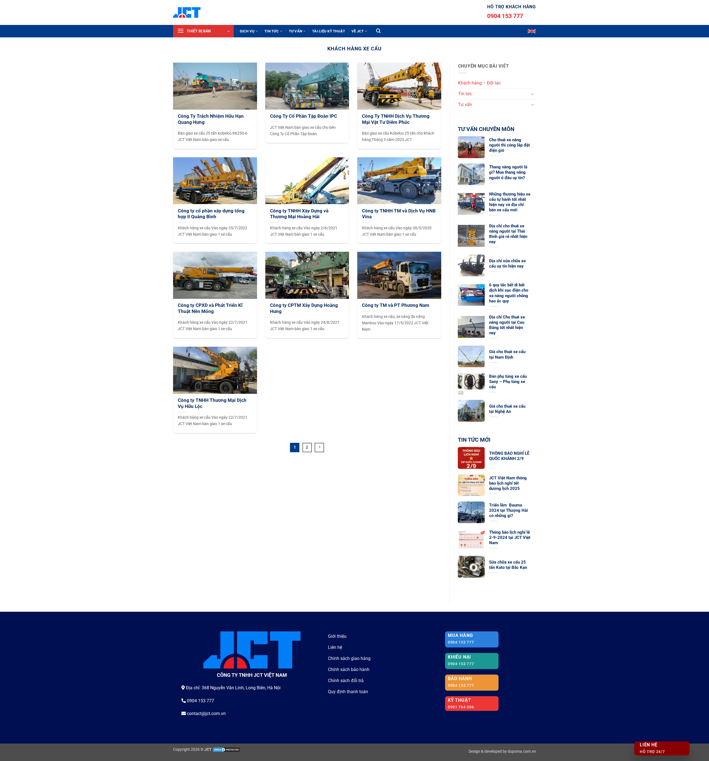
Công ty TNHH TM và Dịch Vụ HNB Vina (399, 214)
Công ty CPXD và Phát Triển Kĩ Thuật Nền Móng (210, 308)
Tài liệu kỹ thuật (328, 31)
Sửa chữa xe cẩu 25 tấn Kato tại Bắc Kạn (508, 565)
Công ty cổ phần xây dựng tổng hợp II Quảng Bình (211, 214)
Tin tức (271, 31)
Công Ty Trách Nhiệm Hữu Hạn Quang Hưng (211, 119)
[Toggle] (532, 94)
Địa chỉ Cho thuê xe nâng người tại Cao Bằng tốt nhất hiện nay (507, 325)
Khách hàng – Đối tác (479, 83)
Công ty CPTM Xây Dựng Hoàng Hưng (304, 308)
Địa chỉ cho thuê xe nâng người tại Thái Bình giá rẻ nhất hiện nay (508, 233)
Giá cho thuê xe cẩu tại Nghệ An (507, 409)
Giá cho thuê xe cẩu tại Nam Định (507, 354)
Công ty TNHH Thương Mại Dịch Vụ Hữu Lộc (212, 403)
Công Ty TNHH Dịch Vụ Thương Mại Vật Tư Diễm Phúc (396, 119)
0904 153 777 (505, 16)
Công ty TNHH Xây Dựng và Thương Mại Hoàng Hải (299, 214)
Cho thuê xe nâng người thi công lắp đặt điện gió (509, 145)
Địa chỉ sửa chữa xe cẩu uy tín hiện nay (507, 263)
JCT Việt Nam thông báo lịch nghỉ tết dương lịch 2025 (508, 483)
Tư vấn (295, 31)
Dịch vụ (247, 31)
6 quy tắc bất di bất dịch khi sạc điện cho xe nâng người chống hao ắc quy (508, 292)
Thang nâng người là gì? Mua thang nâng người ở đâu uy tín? (508, 172)
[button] (203, 31)
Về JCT (357, 31)
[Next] (319, 447)
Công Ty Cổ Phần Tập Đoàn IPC (303, 116)
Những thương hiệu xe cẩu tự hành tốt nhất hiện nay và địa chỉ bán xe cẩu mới (509, 202)
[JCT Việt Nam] (187, 12)
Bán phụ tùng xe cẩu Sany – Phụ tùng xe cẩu (508, 381)
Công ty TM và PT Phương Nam (395, 305)
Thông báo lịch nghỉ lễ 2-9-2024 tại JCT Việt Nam (509, 537)
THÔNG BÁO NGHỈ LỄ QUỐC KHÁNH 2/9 (509, 456)
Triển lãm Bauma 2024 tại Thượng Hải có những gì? (508, 510)
